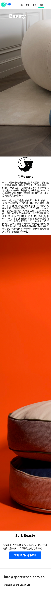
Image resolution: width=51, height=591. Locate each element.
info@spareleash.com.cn (24, 577)
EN (22, 5)
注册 (41, 5)
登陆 (34, 5)
